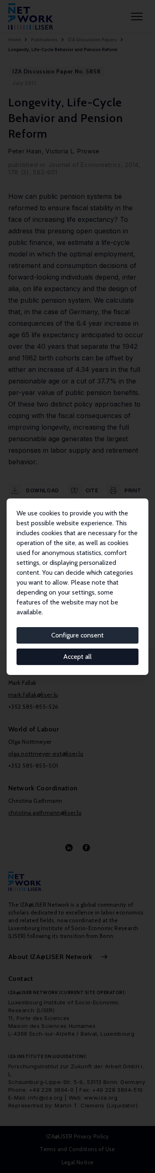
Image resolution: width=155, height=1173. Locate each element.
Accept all (77, 657)
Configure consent (77, 635)
